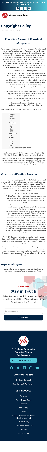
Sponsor (23, 404)
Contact (23, 429)
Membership (23, 408)
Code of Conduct (23, 380)
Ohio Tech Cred (23, 433)
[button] (43, 15)
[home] (15, 15)
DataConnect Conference (23, 384)
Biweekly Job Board (23, 400)
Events (23, 411)
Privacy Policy (23, 422)
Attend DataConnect (23, 360)
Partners (23, 396)
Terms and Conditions (23, 426)
